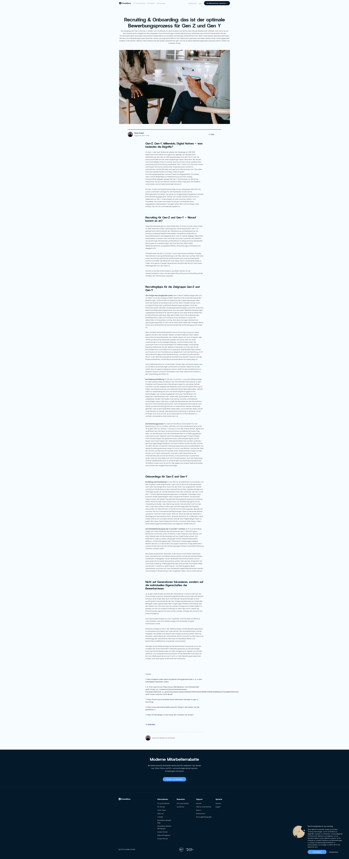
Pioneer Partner (162, 839)
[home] (125, 3)
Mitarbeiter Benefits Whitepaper (164, 827)
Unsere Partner (162, 832)
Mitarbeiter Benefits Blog (164, 821)
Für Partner (161, 807)
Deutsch (218, 803)
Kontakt (198, 803)
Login (200, 3)
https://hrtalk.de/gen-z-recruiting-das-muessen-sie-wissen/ (170, 715)
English (218, 807)
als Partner (180, 807)
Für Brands (151, 3)
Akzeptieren (317, 852)
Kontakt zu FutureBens (174, 779)
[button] (217, 3)
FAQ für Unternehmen (203, 807)
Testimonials (161, 3)
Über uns (160, 813)
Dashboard (192, 3)
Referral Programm (163, 835)
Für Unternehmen (139, 3)
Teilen (212, 134)
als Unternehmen (183, 803)
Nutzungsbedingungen (204, 817)
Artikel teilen (151, 724)
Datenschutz (200, 813)
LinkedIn (160, 817)
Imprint (198, 810)
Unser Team (161, 810)
